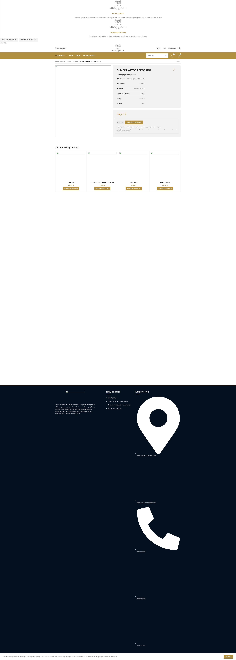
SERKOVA (71, 182)
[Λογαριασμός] (180, 48)
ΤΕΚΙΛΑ (75, 61)
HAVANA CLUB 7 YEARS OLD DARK (102, 182)
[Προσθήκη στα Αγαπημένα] (174, 70)
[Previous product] (176, 61)
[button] (71, 188)
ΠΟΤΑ (69, 61)
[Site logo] (118, 5)
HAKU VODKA (165, 182)
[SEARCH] (166, 55)
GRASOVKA (134, 182)
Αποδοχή (228, 656)
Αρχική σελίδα (60, 61)
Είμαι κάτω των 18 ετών (28, 39)
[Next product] (180, 61)
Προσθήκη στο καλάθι (134, 122)
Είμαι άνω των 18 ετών (9, 39)
